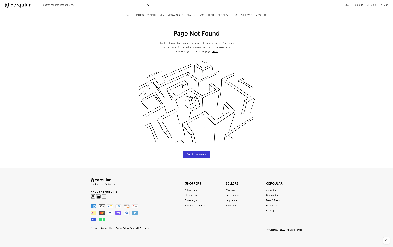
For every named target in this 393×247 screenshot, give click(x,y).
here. (215, 51)
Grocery (223, 15)
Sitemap (270, 211)
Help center (191, 195)
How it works (232, 195)
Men (162, 15)
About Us (261, 15)
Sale (128, 15)
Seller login (231, 206)
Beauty (191, 15)
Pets (234, 15)
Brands (139, 15)
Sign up (359, 5)
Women (151, 15)
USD (347, 5)
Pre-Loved (246, 15)
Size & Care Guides (195, 206)
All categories (192, 190)
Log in (373, 5)
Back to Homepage (196, 154)
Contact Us (272, 195)
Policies (94, 228)
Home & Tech (206, 15)
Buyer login (191, 200)
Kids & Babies (175, 15)
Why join (230, 190)
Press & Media (273, 200)
